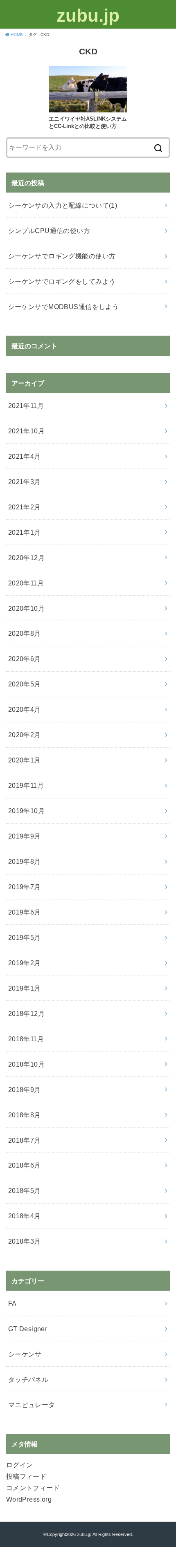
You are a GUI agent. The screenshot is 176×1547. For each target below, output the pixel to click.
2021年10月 (26, 431)
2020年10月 (26, 608)
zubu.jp (88, 15)
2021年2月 (24, 507)
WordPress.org (29, 1499)
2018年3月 (24, 1241)
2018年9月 (24, 1089)
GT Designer (27, 1328)
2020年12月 (26, 557)
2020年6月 (24, 658)
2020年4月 (24, 709)
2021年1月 (24, 532)
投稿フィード (26, 1476)
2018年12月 (26, 1013)
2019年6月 (24, 912)
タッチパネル (28, 1379)
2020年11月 (26, 583)
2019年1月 (24, 988)
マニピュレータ (31, 1404)
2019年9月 (24, 836)
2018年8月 (24, 1115)
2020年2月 (24, 734)
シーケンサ (25, 1354)
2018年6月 (24, 1165)
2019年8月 (24, 861)
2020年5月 (24, 684)
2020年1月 (24, 760)
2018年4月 (24, 1216)
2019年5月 (24, 937)
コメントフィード (33, 1487)
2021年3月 (24, 481)
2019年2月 (24, 962)
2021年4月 (24, 456)
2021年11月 (26, 405)
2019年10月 (26, 810)
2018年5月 (24, 1190)
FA (12, 1303)
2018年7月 (24, 1140)
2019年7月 (24, 886)
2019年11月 (26, 785)
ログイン (19, 1465)
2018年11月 (26, 1039)
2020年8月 (24, 633)
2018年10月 (26, 1064)
